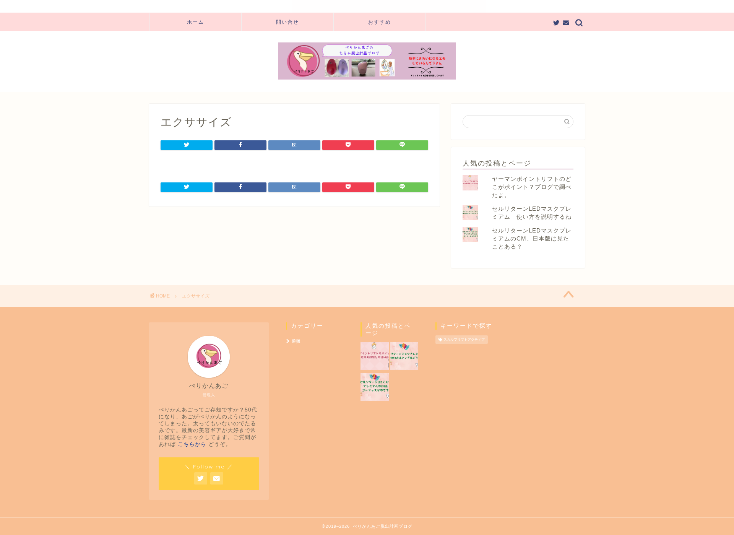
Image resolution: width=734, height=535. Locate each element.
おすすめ (379, 22)
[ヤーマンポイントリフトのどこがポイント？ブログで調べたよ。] (374, 356)
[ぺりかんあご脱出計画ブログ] (367, 79)
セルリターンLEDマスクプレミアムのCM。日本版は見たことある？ (532, 238)
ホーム (195, 22)
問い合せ (287, 22)
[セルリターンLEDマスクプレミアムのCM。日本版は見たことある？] (374, 387)
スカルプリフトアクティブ (464, 339)
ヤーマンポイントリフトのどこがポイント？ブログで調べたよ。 (532, 187)
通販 (296, 341)
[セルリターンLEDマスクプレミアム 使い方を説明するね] (404, 356)
